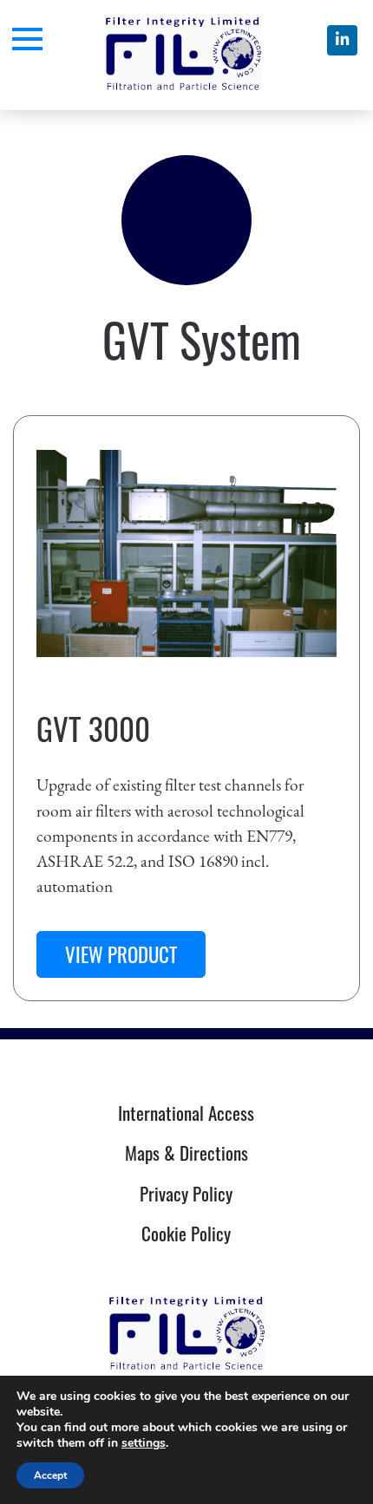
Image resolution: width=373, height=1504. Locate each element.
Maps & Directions (186, 1152)
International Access (186, 1112)
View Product (121, 954)
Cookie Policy (186, 1233)
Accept (50, 1475)
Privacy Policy (186, 1193)
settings (143, 1443)
